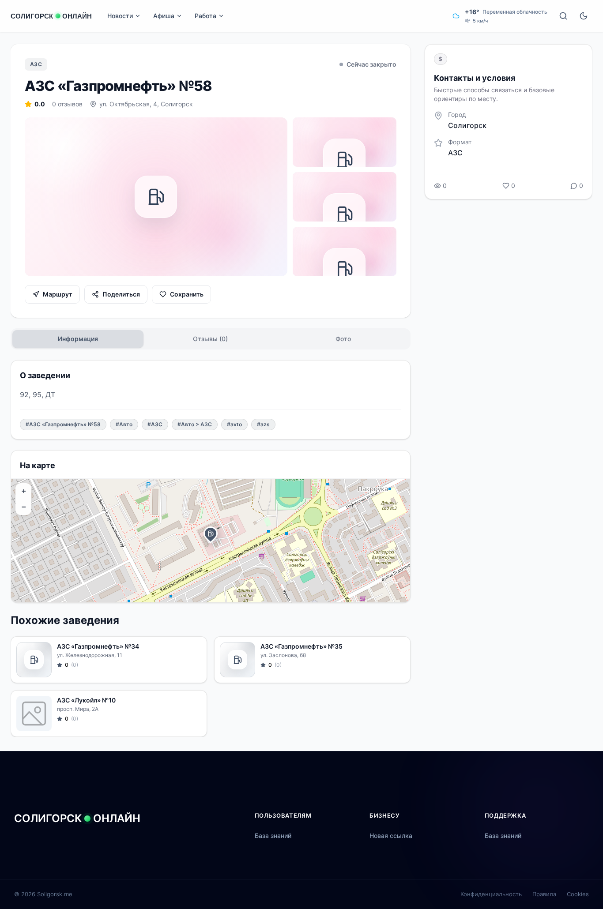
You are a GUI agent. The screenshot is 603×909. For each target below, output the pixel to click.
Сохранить (187, 294)
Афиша (163, 15)
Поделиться (121, 294)
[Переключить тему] (583, 16)
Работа (205, 15)
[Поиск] (563, 16)
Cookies (578, 894)
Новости (120, 15)
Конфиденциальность (491, 894)
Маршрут (57, 294)
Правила (544, 894)
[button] (211, 533)
